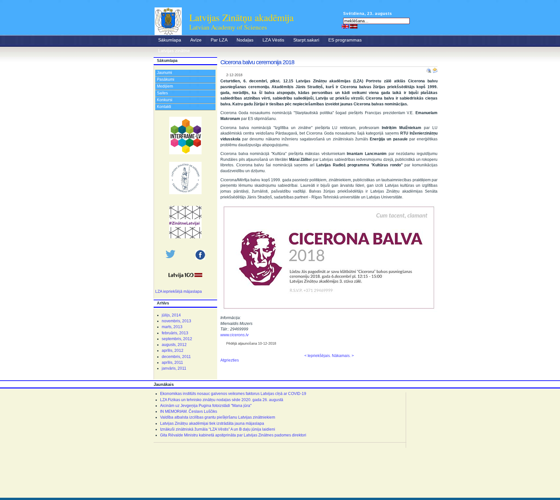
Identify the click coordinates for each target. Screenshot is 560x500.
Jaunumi (164, 72)
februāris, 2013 (175, 333)
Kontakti (164, 106)
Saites (162, 93)
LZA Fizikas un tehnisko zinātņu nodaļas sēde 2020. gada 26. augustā (221, 400)
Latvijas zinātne (174, 50)
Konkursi (164, 100)
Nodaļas (245, 39)
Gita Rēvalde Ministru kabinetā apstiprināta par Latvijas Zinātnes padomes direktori (233, 435)
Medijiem (165, 86)
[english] (345, 26)
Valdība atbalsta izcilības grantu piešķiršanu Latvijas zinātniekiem (217, 417)
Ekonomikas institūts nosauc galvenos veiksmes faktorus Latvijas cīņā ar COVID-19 (233, 393)
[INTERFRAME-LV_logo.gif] (185, 153)
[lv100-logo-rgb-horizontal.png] (185, 281)
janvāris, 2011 (174, 368)
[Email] (435, 69)
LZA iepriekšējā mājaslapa (178, 291)
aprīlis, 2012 (172, 350)
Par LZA (219, 39)
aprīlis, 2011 (172, 362)
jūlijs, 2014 (171, 315)
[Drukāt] (429, 69)
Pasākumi (165, 79)
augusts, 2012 (174, 344)
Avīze (196, 39)
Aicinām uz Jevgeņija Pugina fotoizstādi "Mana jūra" (205, 405)
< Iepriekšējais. (317, 355)
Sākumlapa (169, 39)
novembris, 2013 (176, 321)
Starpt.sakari (306, 39)
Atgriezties (229, 360)
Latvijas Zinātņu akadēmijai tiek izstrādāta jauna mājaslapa (212, 423)
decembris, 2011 (176, 356)
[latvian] (353, 26)
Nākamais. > (343, 355)
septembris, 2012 (177, 339)
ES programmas (345, 39)
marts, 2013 (172, 327)
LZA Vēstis (273, 39)
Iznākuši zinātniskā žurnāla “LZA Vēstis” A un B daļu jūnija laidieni (217, 429)
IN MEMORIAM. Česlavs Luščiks (188, 411)
